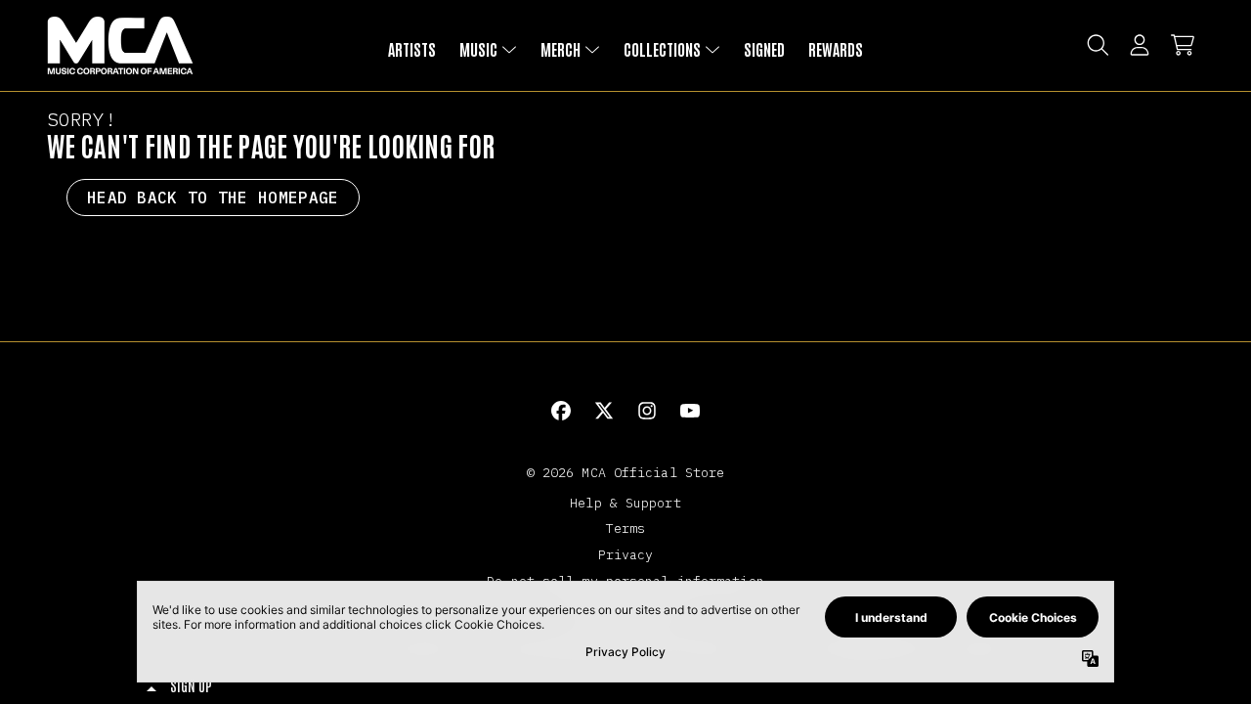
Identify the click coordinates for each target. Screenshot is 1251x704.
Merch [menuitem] (560, 49)
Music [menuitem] (478, 49)
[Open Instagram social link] (647, 410)
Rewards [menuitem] (835, 49)
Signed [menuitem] (764, 49)
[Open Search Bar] (1096, 45)
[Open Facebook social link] (560, 410)
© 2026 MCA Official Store (626, 472)
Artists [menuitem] (412, 49)
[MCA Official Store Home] (120, 45)
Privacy (626, 554)
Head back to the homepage (213, 197)
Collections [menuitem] (662, 49)
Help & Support (625, 502)
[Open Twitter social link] (604, 410)
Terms (626, 528)
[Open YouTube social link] (690, 410)
